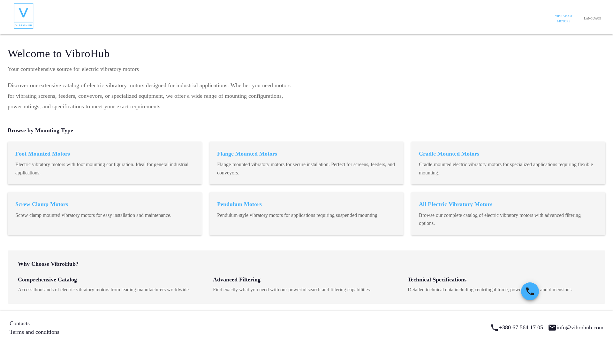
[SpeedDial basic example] (530, 291)
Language (592, 18)
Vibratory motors (564, 18)
